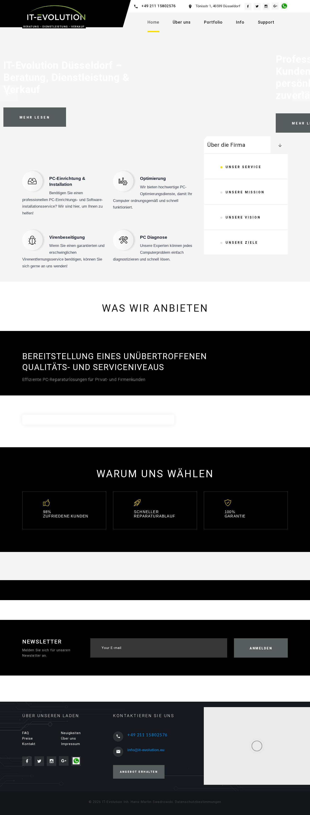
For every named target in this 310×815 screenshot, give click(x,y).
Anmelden (261, 648)
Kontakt (28, 744)
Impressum (70, 744)
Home (153, 22)
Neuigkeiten (71, 733)
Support (266, 22)
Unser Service (243, 167)
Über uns (182, 22)
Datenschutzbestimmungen (198, 802)
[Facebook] (247, 6)
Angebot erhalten (139, 771)
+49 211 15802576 (158, 6)
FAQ (25, 733)
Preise (27, 738)
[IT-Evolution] (55, 12)
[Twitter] (257, 6)
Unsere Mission (245, 192)
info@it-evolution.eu (145, 750)
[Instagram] (266, 6)
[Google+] (275, 6)
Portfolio (213, 22)
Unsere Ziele (242, 242)
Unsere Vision (243, 217)
